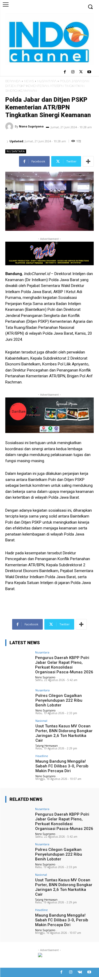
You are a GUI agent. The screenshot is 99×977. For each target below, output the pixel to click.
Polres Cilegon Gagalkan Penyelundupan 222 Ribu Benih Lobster (58, 700)
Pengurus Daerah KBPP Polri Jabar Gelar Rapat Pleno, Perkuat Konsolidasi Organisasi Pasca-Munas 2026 (64, 664)
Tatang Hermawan (46, 746)
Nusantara (46, 81)
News (29, 81)
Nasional (41, 720)
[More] (88, 161)
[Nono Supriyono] (10, 126)
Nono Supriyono (31, 126)
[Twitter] (81, 72)
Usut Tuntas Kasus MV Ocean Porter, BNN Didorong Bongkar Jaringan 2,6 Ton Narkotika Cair (64, 733)
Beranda (13, 81)
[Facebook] (65, 72)
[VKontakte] (79, 972)
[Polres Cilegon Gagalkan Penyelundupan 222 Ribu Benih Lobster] (18, 699)
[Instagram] (73, 72)
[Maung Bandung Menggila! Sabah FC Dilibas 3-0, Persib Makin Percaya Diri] (18, 764)
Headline (41, 755)
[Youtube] (89, 72)
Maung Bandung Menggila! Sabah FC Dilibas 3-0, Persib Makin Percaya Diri (61, 766)
